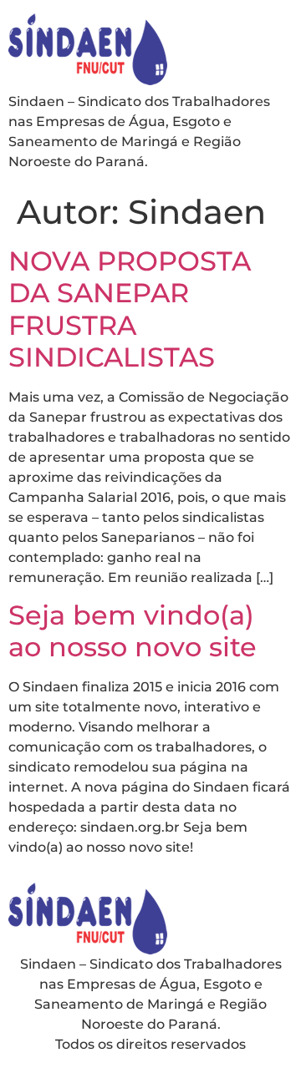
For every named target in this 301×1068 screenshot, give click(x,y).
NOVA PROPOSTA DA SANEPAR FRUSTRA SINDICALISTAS (129, 309)
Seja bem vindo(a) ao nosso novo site (132, 631)
